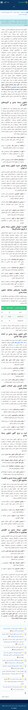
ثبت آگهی (6, 2)
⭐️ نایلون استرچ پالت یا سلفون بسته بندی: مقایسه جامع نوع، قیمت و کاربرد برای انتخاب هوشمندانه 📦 (13, 655)
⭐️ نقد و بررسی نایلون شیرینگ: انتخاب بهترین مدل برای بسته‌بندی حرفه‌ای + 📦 (13, 635)
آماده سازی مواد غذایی (7, 12)
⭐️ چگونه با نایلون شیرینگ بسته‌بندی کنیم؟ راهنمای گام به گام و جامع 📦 (13, 630)
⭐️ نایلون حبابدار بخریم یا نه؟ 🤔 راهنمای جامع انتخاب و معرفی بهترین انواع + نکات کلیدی (14, 681)
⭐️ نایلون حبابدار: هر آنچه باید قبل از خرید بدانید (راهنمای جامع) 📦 (14, 648)
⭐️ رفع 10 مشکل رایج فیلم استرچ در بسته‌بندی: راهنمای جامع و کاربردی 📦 (13, 667)
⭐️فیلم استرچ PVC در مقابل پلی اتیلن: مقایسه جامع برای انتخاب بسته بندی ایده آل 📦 (13, 662)
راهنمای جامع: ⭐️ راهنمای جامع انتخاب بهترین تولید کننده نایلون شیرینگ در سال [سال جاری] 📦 (13, 673)
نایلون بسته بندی (23, 14)
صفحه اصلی (16, 12)
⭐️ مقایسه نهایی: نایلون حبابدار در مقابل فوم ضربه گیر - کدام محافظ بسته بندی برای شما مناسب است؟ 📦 (13, 642)
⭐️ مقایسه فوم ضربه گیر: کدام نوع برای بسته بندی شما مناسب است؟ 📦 (13, 688)
